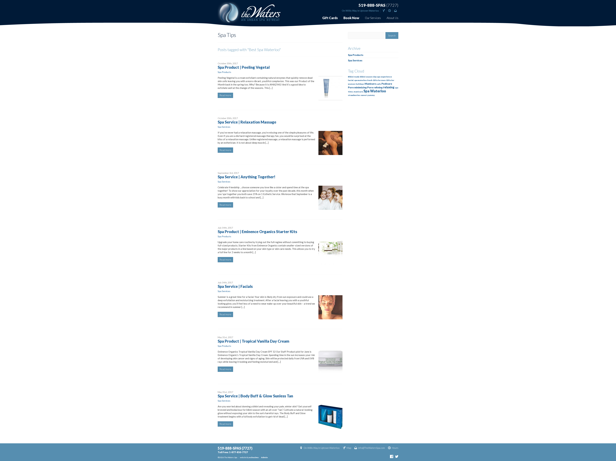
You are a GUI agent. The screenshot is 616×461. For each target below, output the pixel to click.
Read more (225, 95)
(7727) (378, 5)
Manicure (370, 83)
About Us (392, 18)
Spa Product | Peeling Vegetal (244, 67)
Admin (264, 457)
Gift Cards (330, 18)
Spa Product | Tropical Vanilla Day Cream (253, 341)
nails (378, 84)
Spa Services (224, 126)
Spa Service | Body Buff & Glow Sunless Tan (255, 396)
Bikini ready (353, 76)
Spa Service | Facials (235, 286)
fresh (369, 80)
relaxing (388, 87)
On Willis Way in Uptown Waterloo (360, 10)
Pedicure (386, 83)
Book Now (351, 18)
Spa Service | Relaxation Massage (247, 122)
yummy (371, 95)
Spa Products (224, 72)
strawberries (354, 95)
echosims (254, 457)
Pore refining (375, 87)
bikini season (366, 76)
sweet (364, 95)
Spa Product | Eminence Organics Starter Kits (257, 231)
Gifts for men (379, 80)
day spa (376, 76)
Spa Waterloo (375, 91)
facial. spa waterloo (357, 80)
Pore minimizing (357, 87)
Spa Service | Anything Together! (246, 176)
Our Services (373, 18)
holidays (360, 84)
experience (386, 76)
